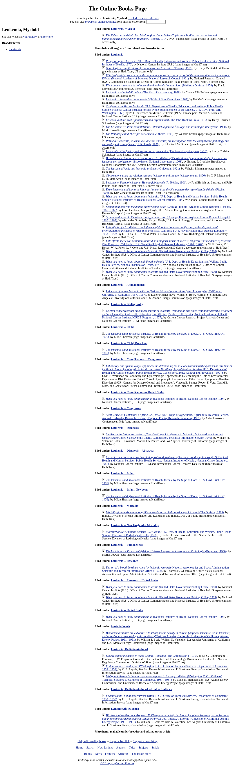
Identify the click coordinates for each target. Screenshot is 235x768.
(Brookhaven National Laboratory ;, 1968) (164, 160)
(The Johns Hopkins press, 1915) (156, 151)
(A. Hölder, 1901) (146, 182)
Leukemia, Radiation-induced (129, 649)
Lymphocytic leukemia (125, 708)
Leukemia (15, 49)
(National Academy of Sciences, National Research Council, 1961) (166, 77)
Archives (123, 753)
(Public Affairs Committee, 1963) (147, 99)
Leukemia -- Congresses (126, 408)
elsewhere (47, 36)
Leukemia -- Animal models (128, 284)
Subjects (143, 747)
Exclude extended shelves (143, 18)
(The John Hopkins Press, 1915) (156, 120)
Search (90, 747)
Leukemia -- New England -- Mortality (135, 525)
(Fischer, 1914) (159, 37)
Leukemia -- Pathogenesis (127, 544)
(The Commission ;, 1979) (151, 655)
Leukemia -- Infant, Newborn (129, 489)
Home (79, 747)
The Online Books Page (117, 8)
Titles (132, 747)
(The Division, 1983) (165, 512)
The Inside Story (141, 753)
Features (110, 753)
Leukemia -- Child (122, 327)
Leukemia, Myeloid (123, 28)
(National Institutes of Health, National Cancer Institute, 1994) (165, 398)
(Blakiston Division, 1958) (159, 85)
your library (30, 36)
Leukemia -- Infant (122, 473)
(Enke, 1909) (139, 134)
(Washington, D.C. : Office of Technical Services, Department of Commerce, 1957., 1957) (162, 678)
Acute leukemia (120, 626)
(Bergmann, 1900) (166, 127)
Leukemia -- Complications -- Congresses (136, 359)
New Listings (105, 747)
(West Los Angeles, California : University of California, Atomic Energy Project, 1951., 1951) (166, 636)
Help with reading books (92, 741)
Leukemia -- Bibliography (127, 304)
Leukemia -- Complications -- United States (137, 392)
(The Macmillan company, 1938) (143, 92)
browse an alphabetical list (100, 21)
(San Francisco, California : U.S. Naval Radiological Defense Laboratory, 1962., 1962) (166, 242)
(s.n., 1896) (156, 175)
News (98, 753)
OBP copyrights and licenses (117, 763)
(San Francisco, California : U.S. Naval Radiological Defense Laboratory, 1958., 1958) (164, 231)
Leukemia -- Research (124, 560)
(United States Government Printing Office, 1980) (161, 251)
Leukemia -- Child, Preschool (129, 343)
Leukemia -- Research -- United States (134, 580)
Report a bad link (120, 741)
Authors (121, 747)
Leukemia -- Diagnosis (125, 427)
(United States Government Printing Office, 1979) (161, 271)
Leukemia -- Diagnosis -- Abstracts (132, 450)
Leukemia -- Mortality (124, 505)
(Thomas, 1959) (149, 68)
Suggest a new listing (145, 741)
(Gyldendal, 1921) (143, 168)
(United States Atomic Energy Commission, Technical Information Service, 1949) (162, 436)
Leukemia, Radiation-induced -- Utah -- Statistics (141, 689)
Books (88, 753)
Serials (155, 747)
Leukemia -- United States (127, 610)
